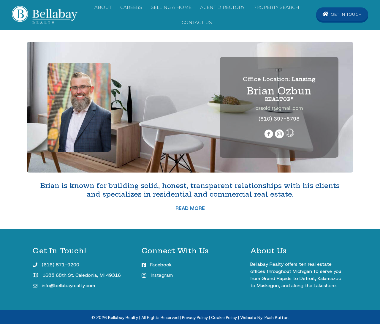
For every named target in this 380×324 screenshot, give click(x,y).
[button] (342, 14)
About (103, 7)
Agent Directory (222, 7)
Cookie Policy (224, 317)
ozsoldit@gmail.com (279, 108)
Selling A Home (171, 7)
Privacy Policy (195, 317)
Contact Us (197, 22)
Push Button (277, 317)
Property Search (276, 7)
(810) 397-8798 (279, 119)
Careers (131, 7)
